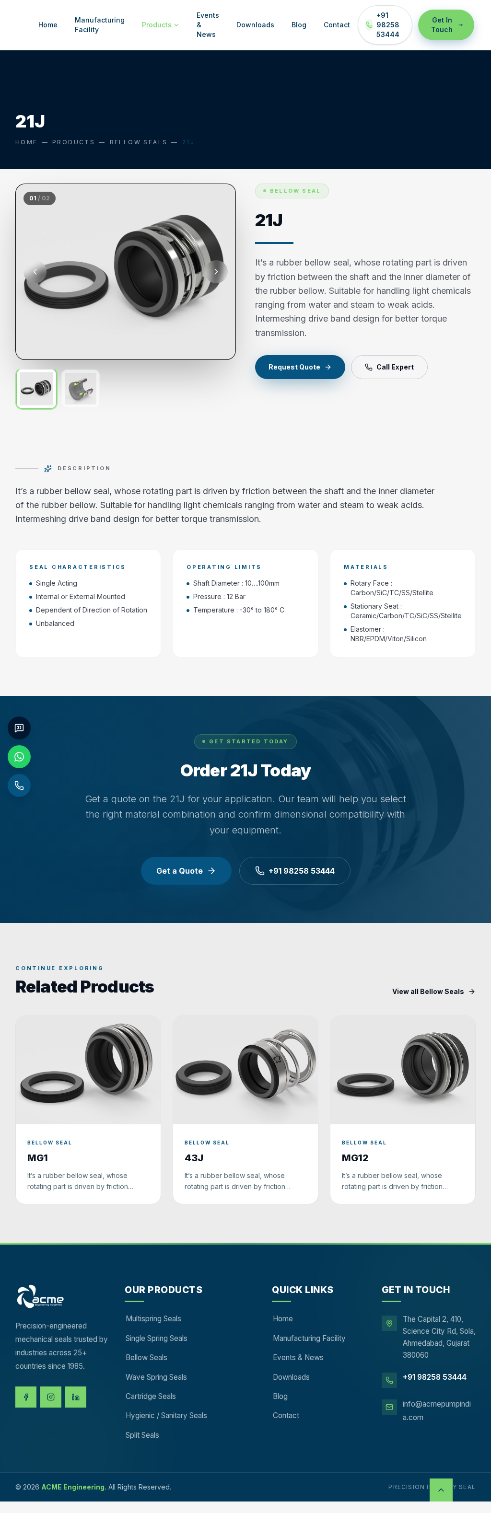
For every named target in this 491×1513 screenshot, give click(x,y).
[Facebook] (25, 1397)
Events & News (208, 24)
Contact (337, 25)
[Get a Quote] (19, 727)
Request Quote (294, 367)
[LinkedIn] (75, 1397)
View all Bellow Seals (428, 991)
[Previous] (35, 271)
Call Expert (395, 367)
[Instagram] (50, 1397)
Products (157, 25)
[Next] (216, 271)
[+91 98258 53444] (19, 785)
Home (48, 25)
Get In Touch (442, 25)
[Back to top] (441, 1489)
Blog (299, 25)
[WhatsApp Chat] (19, 756)
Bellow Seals (139, 142)
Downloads (255, 25)
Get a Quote (179, 871)
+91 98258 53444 (387, 24)
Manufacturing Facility (100, 25)
